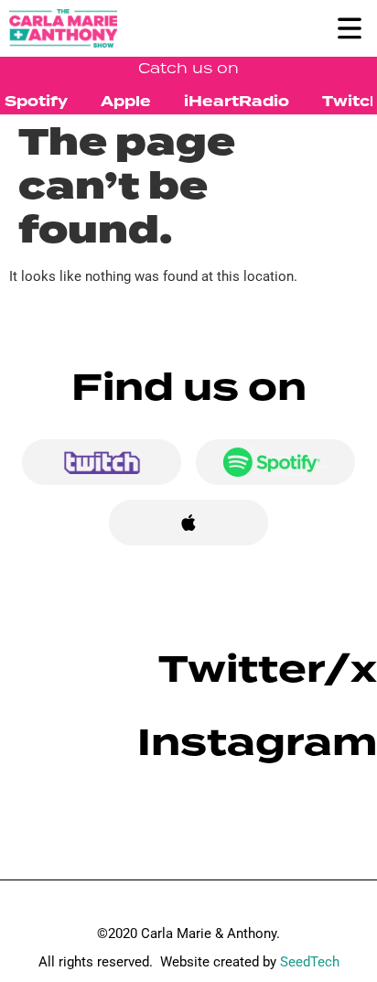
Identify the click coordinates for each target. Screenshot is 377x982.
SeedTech (309, 962)
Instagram (257, 743)
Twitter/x (267, 669)
